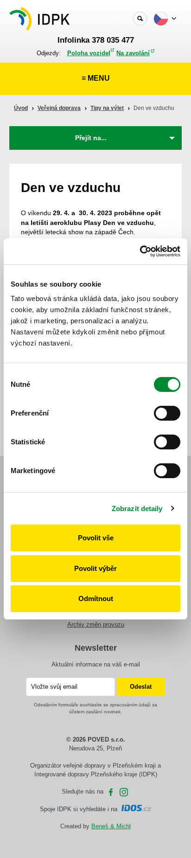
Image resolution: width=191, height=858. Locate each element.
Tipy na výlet (107, 108)
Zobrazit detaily (137, 508)
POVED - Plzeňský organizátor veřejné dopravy (40, 19)
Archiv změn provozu (95, 624)
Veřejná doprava (59, 108)
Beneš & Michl (111, 826)
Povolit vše (96, 538)
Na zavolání (133, 53)
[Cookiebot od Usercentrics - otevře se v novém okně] (139, 251)
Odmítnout (95, 598)
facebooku (111, 792)
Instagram (124, 792)
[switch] (167, 413)
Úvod (21, 108)
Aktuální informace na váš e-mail (95, 664)
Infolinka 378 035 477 (95, 40)
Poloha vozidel (88, 53)
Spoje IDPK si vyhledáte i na (80, 809)
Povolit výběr (95, 568)
